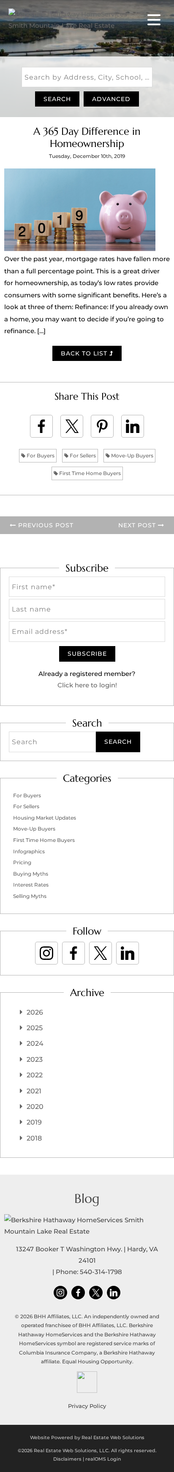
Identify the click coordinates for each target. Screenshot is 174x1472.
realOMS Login (103, 1459)
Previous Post (44, 525)
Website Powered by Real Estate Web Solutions (87, 1437)
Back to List (85, 353)
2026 (35, 1012)
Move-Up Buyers (131, 455)
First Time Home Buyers (89, 473)
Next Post (138, 525)
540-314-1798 (101, 1272)
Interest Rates (31, 885)
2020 (35, 1107)
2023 (35, 1059)
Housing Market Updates (44, 818)
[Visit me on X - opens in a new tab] (100, 953)
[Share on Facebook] (41, 426)
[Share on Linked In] (132, 426)
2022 (35, 1075)
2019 (34, 1122)
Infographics (29, 851)
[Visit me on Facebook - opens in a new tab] (73, 953)
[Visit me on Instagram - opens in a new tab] (46, 953)
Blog (87, 1198)
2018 (34, 1138)
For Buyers (39, 455)
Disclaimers (67, 1459)
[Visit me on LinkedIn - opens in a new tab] (127, 953)
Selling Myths (29, 896)
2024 (35, 1043)
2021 (34, 1091)
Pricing (22, 862)
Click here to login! (87, 685)
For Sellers (82, 455)
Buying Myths (30, 874)
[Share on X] (71, 426)
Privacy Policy (87, 1406)
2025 (35, 1028)
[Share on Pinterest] (102, 426)
